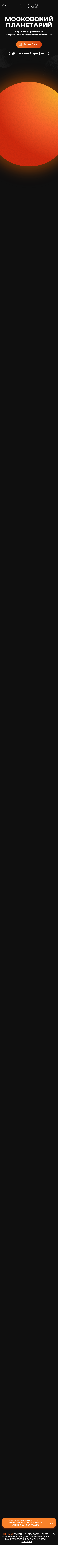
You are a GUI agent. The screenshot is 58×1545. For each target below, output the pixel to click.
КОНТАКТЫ (27, 1541)
